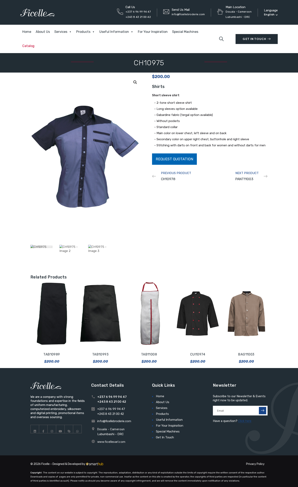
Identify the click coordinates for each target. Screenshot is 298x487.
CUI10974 (197, 354)
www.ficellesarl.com (111, 442)
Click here (244, 421)
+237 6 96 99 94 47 (138, 11)
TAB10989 (51, 354)
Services (60, 32)
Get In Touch (254, 39)
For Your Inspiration (153, 32)
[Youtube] (60, 429)
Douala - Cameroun (111, 429)
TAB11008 (149, 354)
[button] (135, 82)
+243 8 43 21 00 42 (138, 16)
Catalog (28, 46)
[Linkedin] (35, 429)
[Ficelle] (37, 12)
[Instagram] (52, 429)
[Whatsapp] (77, 429)
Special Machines (185, 32)
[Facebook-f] (43, 429)
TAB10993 (100, 354)
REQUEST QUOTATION (174, 159)
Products (83, 32)
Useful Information (114, 32)
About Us (43, 32)
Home (26, 32)
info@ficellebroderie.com (188, 14)
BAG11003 (246, 354)
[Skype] (69, 429)
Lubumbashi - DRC (110, 434)
